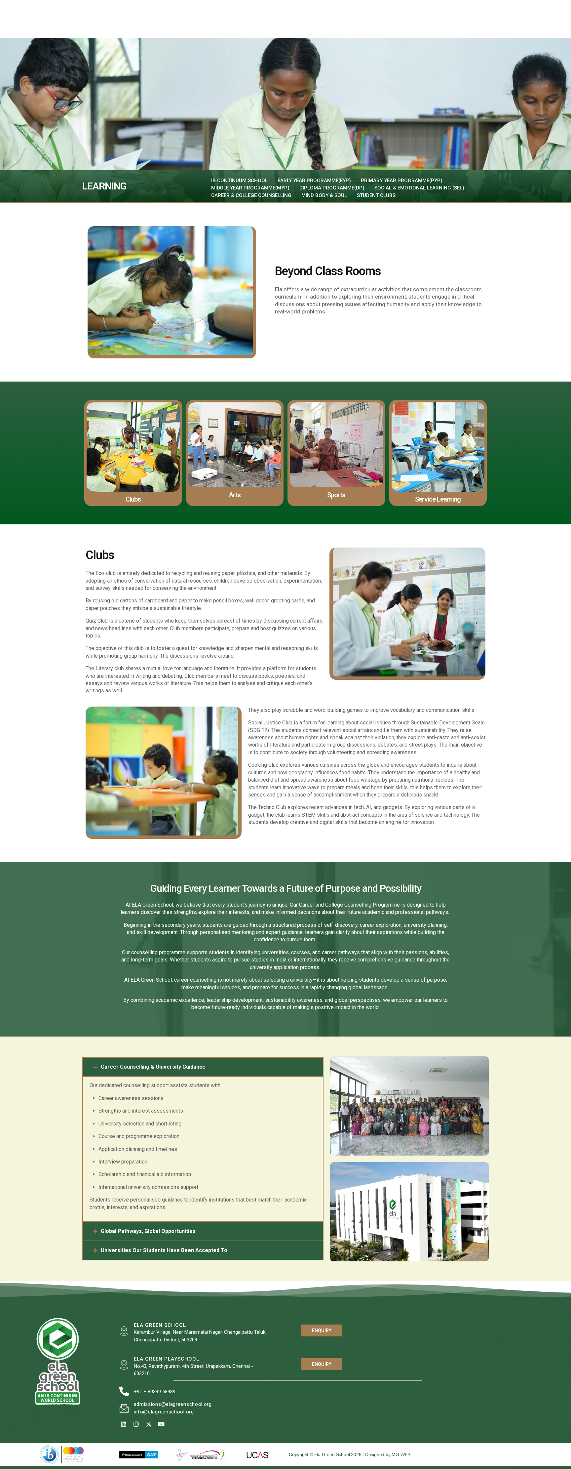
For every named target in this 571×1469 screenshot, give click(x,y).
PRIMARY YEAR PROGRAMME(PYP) (401, 181)
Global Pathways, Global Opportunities (148, 1231)
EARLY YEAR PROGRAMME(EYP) (314, 181)
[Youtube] (161, 1424)
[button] (203, 1067)
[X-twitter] (149, 1424)
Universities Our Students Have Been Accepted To (164, 1250)
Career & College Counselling (251, 195)
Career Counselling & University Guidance (153, 1067)
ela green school (160, 1325)
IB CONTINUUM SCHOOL (239, 181)
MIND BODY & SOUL (324, 195)
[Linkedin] (124, 1424)
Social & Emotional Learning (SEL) (419, 188)
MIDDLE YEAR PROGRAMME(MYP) (250, 188)
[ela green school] (124, 1331)
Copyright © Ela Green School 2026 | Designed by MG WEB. (350, 1454)
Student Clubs (376, 195)
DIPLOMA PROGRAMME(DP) (331, 188)
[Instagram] (136, 1424)
